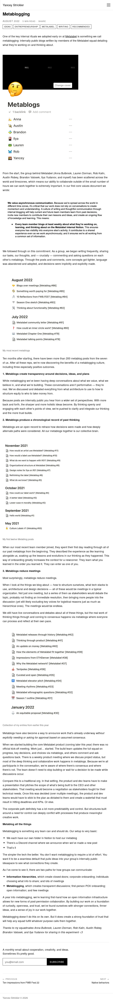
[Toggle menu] (108, 5)
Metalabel (48, 26)
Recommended (81, 26)
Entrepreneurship (26, 26)
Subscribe (57, 961)
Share (42, 21)
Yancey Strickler (13, 5)
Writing (63, 26)
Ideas (7, 26)
